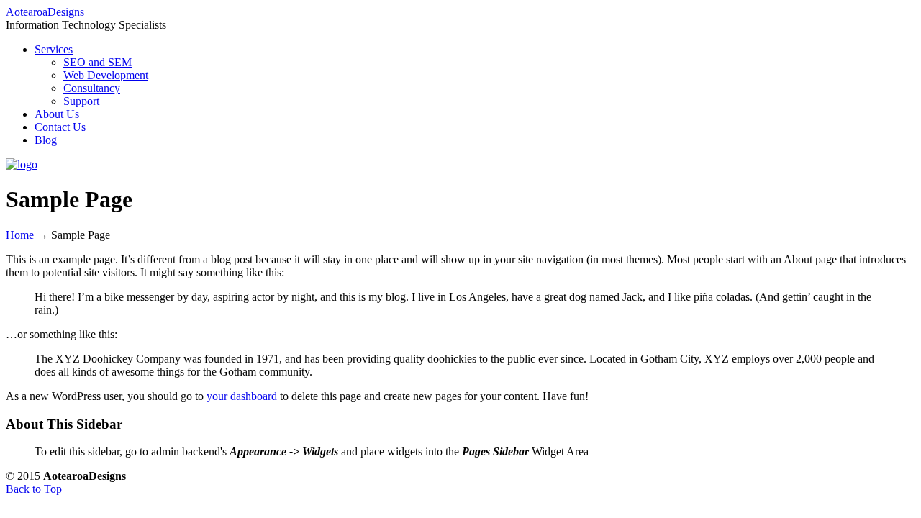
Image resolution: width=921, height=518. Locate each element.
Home (20, 235)
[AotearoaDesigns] (21, 164)
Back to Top (34, 489)
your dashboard (242, 396)
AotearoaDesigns (45, 12)
